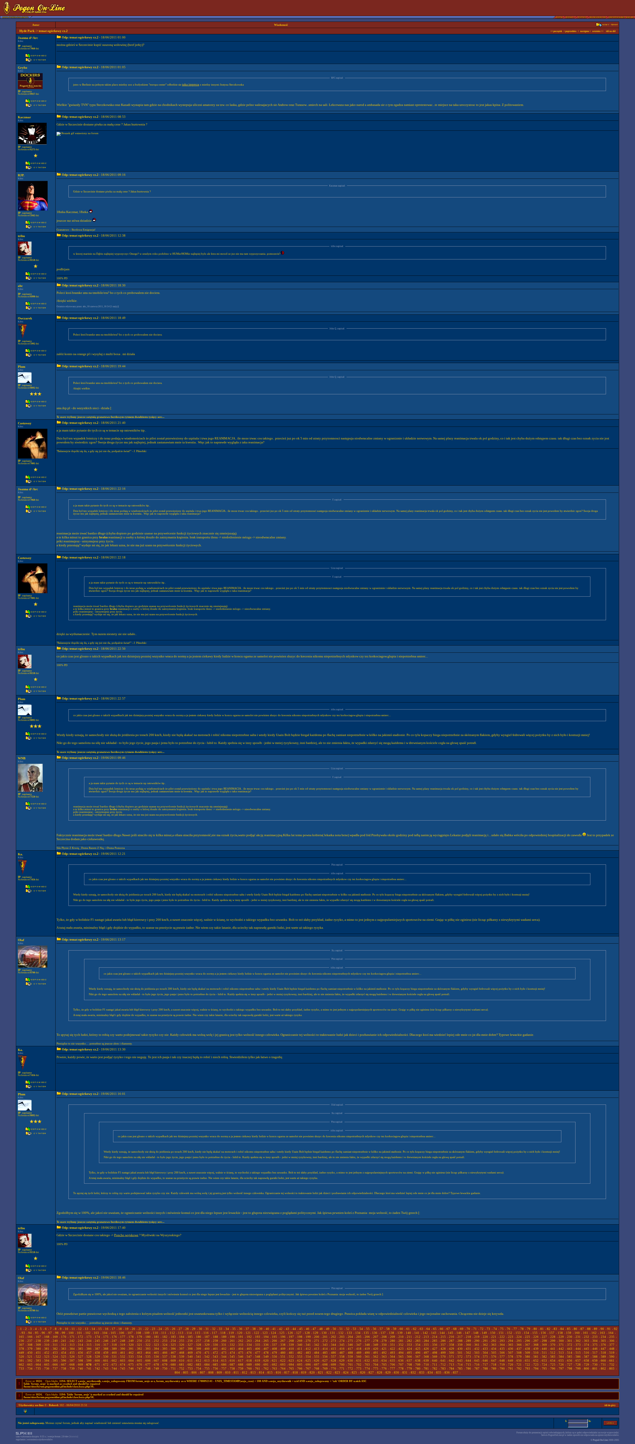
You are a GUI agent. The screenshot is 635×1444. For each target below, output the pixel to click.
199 (308, 1337)
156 (543, 1333)
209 (392, 1337)
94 (30, 1333)
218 (468, 1337)
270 (308, 1341)
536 (156, 1356)
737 (55, 1368)
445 (586, 1349)
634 (384, 1360)
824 (346, 1372)
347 (358, 1345)
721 (519, 1364)
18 (120, 1329)
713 (451, 1364)
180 (148, 1337)
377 (611, 1345)
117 (214, 1333)
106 (121, 1333)
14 (93, 1329)
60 (401, 1329)
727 (569, 1364)
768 (316, 1368)
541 (198, 1356)
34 (227, 1329)
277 (367, 1341)
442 (561, 1349)
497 (426, 1352)
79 (528, 1329)
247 (114, 1341)
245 (97, 1341)
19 (126, 1329)
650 (519, 1360)
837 (455, 1372)
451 (38, 1352)
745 (122, 1368)
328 (198, 1345)
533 (131, 1356)
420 (375, 1349)
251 (148, 1341)
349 (375, 1345)
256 (190, 1341)
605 (139, 1360)
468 (181, 1352)
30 (200, 1329)
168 (46, 1337)
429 (451, 1349)
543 (215, 1356)
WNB (22, 758)
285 (434, 1341)
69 (461, 1329)
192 (249, 1337)
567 (417, 1356)
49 (327, 1329)
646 (485, 1360)
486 (333, 1352)
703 (367, 1364)
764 (283, 1368)
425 (417, 1349)
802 (603, 1368)
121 (248, 1333)
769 (325, 1368)
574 (476, 1356)
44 (294, 1329)
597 (72, 1360)
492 (384, 1352)
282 (409, 1341)
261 (232, 1341)
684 (207, 1364)
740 (80, 1368)
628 (333, 1360)
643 (460, 1360)
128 (307, 1333)
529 (97, 1356)
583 (552, 1356)
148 (475, 1333)
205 (358, 1337)
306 (611, 1341)
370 (552, 1345)
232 (586, 1337)
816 (278, 1372)
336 (266, 1345)
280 (392, 1341)
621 (274, 1360)
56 (374, 1329)
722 (527, 1364)
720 (510, 1364)
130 (324, 1333)
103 (96, 1333)
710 (426, 1364)
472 (215, 1352)
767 (308, 1368)
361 (476, 1345)
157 (551, 1333)
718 (493, 1364)
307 (21, 1345)
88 (589, 1329)
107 (130, 1333)
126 (290, 1333)
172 (80, 1337)
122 (256, 1333)
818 (295, 1372)
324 (164, 1345)
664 (38, 1364)
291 (485, 1341)
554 (308, 1356)
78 (522, 1329)
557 (333, 1356)
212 (417, 1337)
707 (401, 1364)
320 (131, 1345)
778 (401, 1368)
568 (426, 1356)
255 (181, 1341)
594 (46, 1360)
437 (519, 1349)
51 (341, 1329)
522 (38, 1356)
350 (384, 1345)
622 (283, 1360)
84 (562, 1329)
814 (261, 1372)
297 (536, 1341)
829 (388, 1372)
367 (527, 1345)
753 (190, 1368)
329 (207, 1345)
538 (173, 1356)
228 (552, 1337)
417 (350, 1349)
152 (509, 1333)
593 (38, 1360)
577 (502, 1356)
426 (426, 1349)
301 (569, 1341)
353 (409, 1345)
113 (180, 1333)
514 (569, 1352)
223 (510, 1337)
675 (131, 1364)
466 (164, 1352)
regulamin (21, 1439)
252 (156, 1341)
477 (257, 1352)
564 (392, 1356)
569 (434, 1356)
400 (207, 1349)
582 (544, 1356)
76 (508, 1329)
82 (548, 1329)
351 (392, 1345)
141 (416, 1333)
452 (46, 1352)
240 (55, 1341)
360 (468, 1345)
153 (518, 1333)
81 (542, 1329)
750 (164, 1368)
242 (72, 1341)
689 (249, 1364)
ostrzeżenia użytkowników (40, 1439)
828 (379, 1372)
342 (316, 1345)
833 (421, 1372)
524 (55, 1356)
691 (266, 1364)
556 (325, 1356)
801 (595, 1368)
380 (38, 1349)
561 (367, 1356)
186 (198, 1337)
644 (468, 1360)
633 (375, 1360)
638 (417, 1360)
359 (460, 1345)
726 (561, 1364)
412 (308, 1349)
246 (105, 1341)
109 (147, 1333)
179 (139, 1337)
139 (400, 1333)
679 (164, 1364)
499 (443, 1352)
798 (569, 1368)
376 (603, 1345)
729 (586, 1364)
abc (20, 286)
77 (515, 1329)
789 (493, 1368)
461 (122, 1352)
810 (227, 1372)
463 (139, 1352)
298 (544, 1341)
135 (366, 1333)
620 (266, 1360)
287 (451, 1341)
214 (434, 1337)
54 (361, 1329)
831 (405, 1372)
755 (207, 1368)
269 (299, 1341)
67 (448, 1329)
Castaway (25, 423)
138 (391, 1333)
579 (519, 1356)
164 (610, 1333)
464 (148, 1352)
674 (122, 1364)
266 (274, 1341)
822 (329, 1372)
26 (173, 1329)
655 (561, 1360)
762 (266, 1368)
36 (240, 1329)
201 (325, 1337)
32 (214, 1329)
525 (63, 1356)
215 (443, 1337)
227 (544, 1337)
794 (536, 1368)
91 (609, 1329)
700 (342, 1364)
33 (220, 1329)
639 (426, 1360)
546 (240, 1356)
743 (105, 1368)
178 (131, 1337)
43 (287, 1329)
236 (21, 1341)
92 (615, 1329)
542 (207, 1356)
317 (105, 1345)
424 (409, 1349)
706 (392, 1364)
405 (249, 1349)
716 (476, 1364)
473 (223, 1352)
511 (544, 1352)
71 (475, 1329)
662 (21, 1364)
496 (417, 1352)
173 (89, 1337)
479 (274, 1352)
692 (274, 1364)
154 (526, 1333)
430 (460, 1349)
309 (38, 1345)
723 (536, 1364)
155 (535, 1333)
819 (303, 1372)
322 (148, 1345)
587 (586, 1356)
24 (160, 1329)
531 (114, 1356)
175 (105, 1337)
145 (450, 1333)
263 (249, 1341)
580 (527, 1356)
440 (544, 1349)
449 (21, 1352)
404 (240, 1349)
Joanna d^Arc (28, 38)
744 (114, 1368)
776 (384, 1368)
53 (354, 1329)
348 (367, 1345)
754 (198, 1368)
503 (476, 1352)
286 (443, 1341)
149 (484, 1333)
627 (325, 1360)
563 (384, 1356)
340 (299, 1345)
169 (55, 1337)
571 (451, 1356)
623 (291, 1360)
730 (595, 1364)
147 (467, 1333)
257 (198, 1341)
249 (131, 1341)
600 (97, 1360)
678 (156, 1364)
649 (510, 1360)
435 (502, 1349)
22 (147, 1329)
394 (156, 1349)
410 (291, 1349)
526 (72, 1356)
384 (72, 1349)
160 (577, 1333)
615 (223, 1360)
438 (527, 1349)
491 (375, 1352)
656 (569, 1360)
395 (164, 1349)
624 (299, 1360)
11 (73, 1329)
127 (298, 1333)
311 (55, 1345)
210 (401, 1337)
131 (332, 1333)
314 (80, 1345)
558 (342, 1356)
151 (501, 1333)
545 (232, 1356)
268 (291, 1341)
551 (283, 1356)
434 (493, 1349)
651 (527, 1360)
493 (392, 1352)
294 (510, 1341)
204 (350, 1337)
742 (97, 1368)
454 (63, 1352)
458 (97, 1352)
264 (257, 1341)
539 (181, 1356)
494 (401, 1352)
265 (266, 1341)
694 (291, 1364)
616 (232, 1360)
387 (97, 1349)
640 (434, 1360)
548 (257, 1356)
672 (105, 1364)
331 (223, 1345)
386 (89, 1349)
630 (350, 1360)
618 (249, 1360)
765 (291, 1368)
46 (307, 1329)
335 (257, 1345)
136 (374, 1333)
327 (190, 1345)
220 (485, 1337)
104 (104, 1333)
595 (55, 1360)
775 (375, 1368)
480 (283, 1352)
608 (164, 1360)
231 (578, 1337)
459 (105, 1352)
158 (560, 1333)
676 (139, 1364)
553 (299, 1356)
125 (282, 1333)
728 (578, 1364)
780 (417, 1368)
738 (63, 1368)
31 (207, 1329)
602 (114, 1360)
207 (375, 1337)
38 (254, 1329)
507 (510, 1352)
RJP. (21, 175)
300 (561, 1341)
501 (460, 1352)
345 (342, 1345)
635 (392, 1360)
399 (198, 1349)
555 (316, 1356)
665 (46, 1364)
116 (206, 1333)
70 (468, 1329)
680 (173, 1364)
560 (358, 1356)
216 (451, 1337)
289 (468, 1341)
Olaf (21, 940)
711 (434, 1364)
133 (349, 1333)
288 (460, 1341)
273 (333, 1341)
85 (569, 1329)
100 (71, 1333)
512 (552, 1352)
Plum (21, 367)
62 (414, 1329)
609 (173, 1360)
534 (139, 1356)
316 (97, 1345)
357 (443, 1345)
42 (281, 1329)
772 (350, 1368)
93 (23, 1333)
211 (409, 1337)
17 (113, 1329)
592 (29, 1360)
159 (568, 1333)
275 (350, 1341)
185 (190, 1337)
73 (488, 1329)
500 (451, 1352)
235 (611, 1337)
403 (232, 1349)
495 (409, 1352)
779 (409, 1368)
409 (283, 1349)
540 (190, 1356)
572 (460, 1356)
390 (122, 1349)
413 (316, 1349)
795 (544, 1368)
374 (586, 1345)
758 (232, 1368)
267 (283, 1341)
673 (114, 1364)
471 (207, 1352)
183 (173, 1337)
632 (367, 1360)
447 (603, 1349)
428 (443, 1349)
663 (29, 1364)
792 (519, 1368)
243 (80, 1341)
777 (392, 1368)
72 (481, 1329)
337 (274, 1345)
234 (603, 1337)
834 (430, 1372)
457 (89, 1352)
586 (578, 1356)
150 (492, 1333)
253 (164, 1341)
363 (493, 1345)
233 (595, 1337)
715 (468, 1364)
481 (291, 1352)
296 (527, 1341)
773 (358, 1368)
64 (428, 1329)
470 (198, 1352)
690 (257, 1364)
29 (193, 1329)
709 (417, 1364)
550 (274, 1356)
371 (561, 1345)
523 (46, 1356)
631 (358, 1360)
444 (578, 1349)
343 (325, 1345)
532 (122, 1356)
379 (29, 1349)
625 (308, 1360)
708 (409, 1364)
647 (493, 1360)
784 (451, 1368)
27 (180, 1329)
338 (283, 1345)
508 (519, 1352)
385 (80, 1349)
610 (181, 1360)
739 (72, 1368)
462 (131, 1352)
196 (283, 1337)
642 (451, 1360)
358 (451, 1345)
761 (257, 1368)
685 (215, 1364)
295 (519, 1341)
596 (63, 1360)
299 (552, 1341)
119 (231, 1333)
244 (89, 1341)
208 (384, 1337)
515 (578, 1352)
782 (434, 1368)
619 (257, 1360)
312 (63, 1345)
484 (316, 1352)
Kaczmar (24, 117)
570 (443, 1356)
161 (585, 1333)
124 (273, 1333)
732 (611, 1364)
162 (594, 1333)
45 (301, 1329)
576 (493, 1356)
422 (392, 1349)
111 (163, 1333)
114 (189, 1333)
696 (308, 1364)
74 (495, 1329)
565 (401, 1356)
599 (89, 1360)
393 (148, 1349)
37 (247, 1329)
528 (89, 1356)
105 (113, 1333)
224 (519, 1337)
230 (569, 1337)
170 (63, 1337)
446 (595, 1349)
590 (611, 1356)
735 (38, 1368)
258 (207, 1341)
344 (333, 1345)
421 (384, 1349)
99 (63, 1333)
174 (97, 1337)
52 (347, 1329)
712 (443, 1364)
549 (266, 1356)
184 (181, 1337)
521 (29, 1356)
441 (552, 1349)
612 (198, 1360)
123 (265, 1333)
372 (569, 1345)
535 (148, 1356)
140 (408, 1333)
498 (434, 1352)
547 (249, 1356)
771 (342, 1368)
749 (156, 1368)
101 (79, 1333)
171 (72, 1337)
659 (595, 1360)
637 (409, 1360)
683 (198, 1364)
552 (291, 1356)
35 (234, 1329)
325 (173, 1345)
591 (21, 1360)
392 (139, 1349)
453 (55, 1352)
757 (223, 1368)
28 (187, 1329)
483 (308, 1352)
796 (552, 1368)
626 (316, 1360)
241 (63, 1341)
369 (544, 1345)
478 (266, 1352)
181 (156, 1337)
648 (502, 1360)
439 (536, 1349)
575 (485, 1356)
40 (267, 1329)
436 (510, 1349)
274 (342, 1341)
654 (552, 1360)
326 (181, 1345)
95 (36, 1333)
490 (367, 1352)
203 (342, 1337)
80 (535, 1329)
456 (80, 1352)
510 (536, 1352)
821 (320, 1372)
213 (426, 1337)
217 (460, 1337)
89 (595, 1329)
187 (207, 1337)
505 (493, 1352)
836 (447, 1372)
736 (46, 1368)
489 (358, 1352)
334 (249, 1345)
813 (253, 1372)
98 (57, 1333)
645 (476, 1360)
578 (510, 1356)
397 (181, 1349)
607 (156, 1360)
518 (603, 1352)
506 (502, 1352)
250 (139, 1341)
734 (29, 1368)
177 (122, 1337)
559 (350, 1356)
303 (586, 1341)
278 (375, 1341)
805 (185, 1372)
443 (569, 1349)
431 (468, 1349)
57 (381, 1329)
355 (426, 1345)
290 (476, 1341)
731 (603, 1364)
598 (80, 1360)
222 (502, 1337)
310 (46, 1345)
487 (342, 1352)
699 (333, 1364)
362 (485, 1345)
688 (240, 1364)
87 (582, 1329)
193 (257, 1337)
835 (438, 1372)
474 (232, 1352)
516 (586, 1352)
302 (578, 1341)
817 (286, 1372)
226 (536, 1337)
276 (358, 1341)
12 (80, 1329)
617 (240, 1360)
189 (223, 1337)
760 (249, 1368)
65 (435, 1329)
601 (105, 1360)
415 (333, 1349)
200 (316, 1337)
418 (358, 1349)
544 (223, 1356)
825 (354, 1372)
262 (240, 1341)
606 (148, 1360)
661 (611, 1360)
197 (291, 1337)
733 (21, 1368)
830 (396, 1372)
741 (89, 1368)
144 (442, 1333)
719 (502, 1364)
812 (244, 1372)
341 (308, 1345)
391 (131, 1349)
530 (105, 1356)
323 (156, 1345)
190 (232, 1337)
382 (55, 1349)
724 (544, 1364)
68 (455, 1329)
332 (232, 1345)
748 (148, 1368)
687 (232, 1364)
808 (211, 1372)
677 (148, 1364)
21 (140, 1329)
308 (29, 1345)
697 (316, 1364)
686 (223, 1364)
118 (222, 1333)
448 (611, 1349)
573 (468, 1356)
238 (38, 1341)
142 (425, 1333)
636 (401, 1360)
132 (341, 1333)
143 (433, 1333)
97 (50, 1333)
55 (368, 1329)
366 (519, 1345)
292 (493, 1341)
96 (43, 1333)
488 (350, 1352)
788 (485, 1368)
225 (527, 1337)
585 (569, 1356)
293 (502, 1341)
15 (100, 1329)
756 (215, 1368)
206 (367, 1337)
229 (561, 1337)
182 (164, 1337)
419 (367, 1349)
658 (586, 1360)
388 (105, 1349)
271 (316, 1341)
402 (223, 1349)
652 (536, 1360)
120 (239, 1333)
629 (342, 1360)
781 (426, 1368)
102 (88, 1333)
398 (190, 1349)
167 (38, 1337)
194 (266, 1337)
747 (139, 1368)
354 (417, 1345)
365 (510, 1345)
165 (21, 1337)
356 (434, 1345)
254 (173, 1341)
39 (260, 1329)
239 (46, 1341)
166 (29, 1337)
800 (586, 1368)
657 (578, 1360)
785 (460, 1368)
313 (72, 1345)
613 (207, 1360)
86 (575, 1329)
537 (164, 1356)
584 (561, 1356)
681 (181, 1364)
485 (325, 1352)
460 (114, 1352)
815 (270, 1372)
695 (299, 1364)
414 (325, 1349)
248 (122, 1341)
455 (72, 1352)
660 (603, 1360)
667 (63, 1364)
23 (153, 1329)
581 (536, 1356)
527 (80, 1356)
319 (122, 1345)
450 (29, 1352)
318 (114, 1345)
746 (131, 1368)
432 (476, 1349)
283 (417, 1341)
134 (357, 1333)
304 (595, 1341)
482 (299, 1352)
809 (219, 1372)
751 (173, 1368)
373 (578, 1345)
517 (595, 1352)
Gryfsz (22, 67)
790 (502, 1368)
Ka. (20, 854)
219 (476, 1337)
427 (434, 1349)
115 (197, 1333)
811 (236, 1372)
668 (72, 1364)
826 (362, 1372)
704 (375, 1364)
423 (401, 1349)
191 (240, 1337)
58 (388, 1329)
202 (333, 1337)
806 (194, 1372)
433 (485, 1349)
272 (325, 1341)
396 (173, 1349)
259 (215, 1341)
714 (460, 1364)
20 (133, 1329)
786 (468, 1368)
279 (384, 1341)
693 (283, 1364)
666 (55, 1364)
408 (274, 1349)
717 (485, 1364)
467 (173, 1352)
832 (413, 1372)
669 (80, 1364)
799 (578, 1368)
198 (299, 1337)
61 (408, 1329)
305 (603, 1341)
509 (527, 1352)
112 (172, 1333)
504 (485, 1352)
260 (223, 1341)
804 (177, 1372)
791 (510, 1368)
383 (63, 1349)
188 (215, 1337)
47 (314, 1329)
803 (611, 1368)
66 (441, 1329)
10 (66, 1329)
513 (561, 1352)
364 (502, 1345)
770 (333, 1368)
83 (555, 1329)
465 (156, 1352)
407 (266, 1349)
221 (493, 1337)
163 (602, 1333)
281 (401, 1341)
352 (401, 1345)
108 (138, 1333)
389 (114, 1349)
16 (106, 1329)
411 (299, 1349)
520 (21, 1356)
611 (190, 1360)
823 (337, 1372)
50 (334, 1329)
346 (350, 1345)
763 (274, 1368)
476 (249, 1352)
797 (561, 1368)
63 (421, 1329)
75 (502, 1329)
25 (167, 1329)
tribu (21, 236)
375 (595, 1345)
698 (325, 1364)
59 (394, 1329)
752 (181, 1368)
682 (190, 1364)
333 (240, 1345)
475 (240, 1352)
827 (371, 1372)
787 (476, 1368)
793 (527, 1368)
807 (202, 1372)
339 (291, 1345)
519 (611, 1352)
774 (367, 1368)
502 (468, 1352)
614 (215, 1360)
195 (274, 1337)
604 (131, 1360)
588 (595, 1356)
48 (321, 1329)
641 (443, 1360)
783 (443, 1368)
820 (312, 1372)
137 (383, 1333)
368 (536, 1345)
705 (384, 1364)
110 (155, 1333)
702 (358, 1364)
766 (299, 1368)
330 (215, 1345)
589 (603, 1356)
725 (552, 1364)
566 (409, 1356)
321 (139, 1345)
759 (240, 1368)
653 (544, 1360)
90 (602, 1329)
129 (315, 1333)
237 (29, 1341)
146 (459, 1333)
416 (342, 1349)
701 (350, 1364)
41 (274, 1329)
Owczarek (25, 318)
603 (122, 1360)
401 (215, 1349)
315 (89, 1345)
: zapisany (25, 46)
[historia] (73, 1436)
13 (86, 1329)
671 (97, 1364)
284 (426, 1341)
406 (257, 1349)
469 (190, 1352)
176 (114, 1337)
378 (21, 1349)
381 (46, 1349)
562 (375, 1356)
